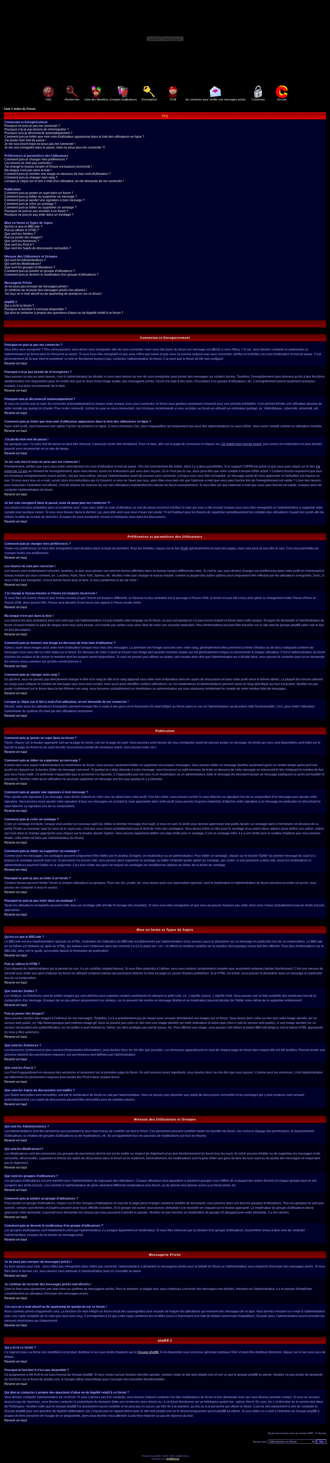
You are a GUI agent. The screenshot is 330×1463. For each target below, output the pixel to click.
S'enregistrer (149, 99)
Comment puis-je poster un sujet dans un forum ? (38, 193)
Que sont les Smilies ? (20, 234)
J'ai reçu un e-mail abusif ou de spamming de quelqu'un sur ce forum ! (53, 293)
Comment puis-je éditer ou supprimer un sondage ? (40, 207)
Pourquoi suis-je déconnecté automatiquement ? (38, 133)
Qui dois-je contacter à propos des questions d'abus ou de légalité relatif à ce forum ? (63, 313)
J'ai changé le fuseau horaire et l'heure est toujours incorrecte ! (48, 166)
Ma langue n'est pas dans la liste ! (28, 170)
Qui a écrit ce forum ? (19, 305)
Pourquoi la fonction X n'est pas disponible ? (35, 309)
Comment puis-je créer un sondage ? (30, 204)
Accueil (281, 99)
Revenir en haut (15, 363)
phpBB (157, 1455)
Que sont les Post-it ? (19, 244)
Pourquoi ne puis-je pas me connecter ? (32, 126)
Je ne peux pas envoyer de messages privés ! (36, 286)
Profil (173, 99)
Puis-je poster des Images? (23, 237)
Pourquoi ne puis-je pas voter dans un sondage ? (38, 214)
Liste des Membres (97, 99)
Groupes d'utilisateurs (123, 99)
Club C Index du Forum (20, 108)
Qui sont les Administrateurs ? (25, 260)
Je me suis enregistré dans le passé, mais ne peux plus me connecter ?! (54, 147)
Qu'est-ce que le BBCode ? (23, 226)
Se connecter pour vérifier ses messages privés (215, 99)
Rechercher (72, 99)
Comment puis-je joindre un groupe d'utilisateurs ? (39, 271)
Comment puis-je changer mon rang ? (30, 177)
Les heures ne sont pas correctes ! (28, 163)
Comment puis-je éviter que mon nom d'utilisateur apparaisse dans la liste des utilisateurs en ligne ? (74, 136)
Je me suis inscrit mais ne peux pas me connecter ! (39, 144)
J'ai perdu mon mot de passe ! (25, 140)
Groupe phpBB (148, 1352)
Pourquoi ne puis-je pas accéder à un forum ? (36, 211)
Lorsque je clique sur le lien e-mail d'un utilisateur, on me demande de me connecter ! (64, 181)
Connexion (258, 99)
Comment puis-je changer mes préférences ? (36, 159)
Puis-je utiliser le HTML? (21, 230)
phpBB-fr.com (172, 1458)
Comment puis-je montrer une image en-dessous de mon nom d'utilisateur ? (57, 174)
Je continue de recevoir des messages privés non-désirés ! (45, 290)
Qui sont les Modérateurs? (22, 264)
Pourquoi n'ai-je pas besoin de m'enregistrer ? (36, 129)
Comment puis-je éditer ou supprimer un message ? (40, 196)
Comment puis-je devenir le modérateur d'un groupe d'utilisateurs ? (51, 274)
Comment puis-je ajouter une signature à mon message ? (44, 200)
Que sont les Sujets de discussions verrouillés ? (37, 248)
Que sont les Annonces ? (21, 241)
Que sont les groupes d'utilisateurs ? (29, 267)
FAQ (48, 99)
